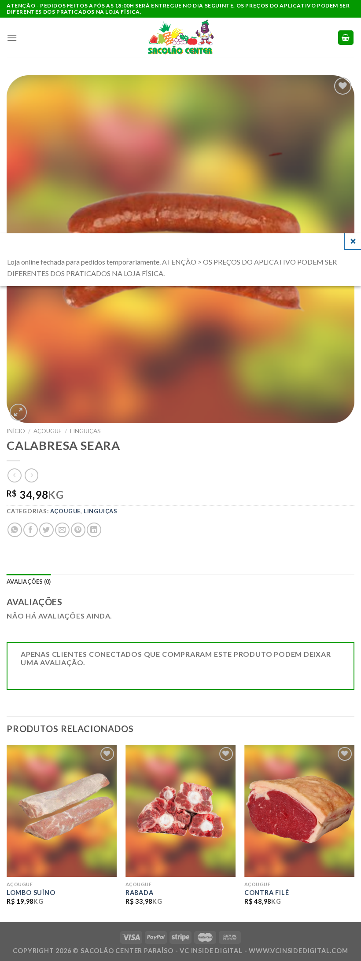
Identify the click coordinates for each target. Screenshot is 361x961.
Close (353, 241)
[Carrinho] (346, 37)
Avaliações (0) (29, 581)
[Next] (354, 832)
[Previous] (7, 832)
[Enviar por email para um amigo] (62, 530)
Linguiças (85, 430)
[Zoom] (18, 412)
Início (16, 430)
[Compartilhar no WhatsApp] (14, 530)
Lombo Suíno (31, 892)
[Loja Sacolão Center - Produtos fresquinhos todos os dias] (180, 37)
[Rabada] (180, 811)
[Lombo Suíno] (62, 811)
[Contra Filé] (299, 811)
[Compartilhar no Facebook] (30, 530)
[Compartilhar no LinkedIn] (94, 530)
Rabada (139, 892)
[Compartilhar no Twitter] (46, 530)
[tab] (29, 581)
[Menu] (12, 37)
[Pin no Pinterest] (78, 530)
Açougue (47, 430)
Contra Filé (266, 892)
